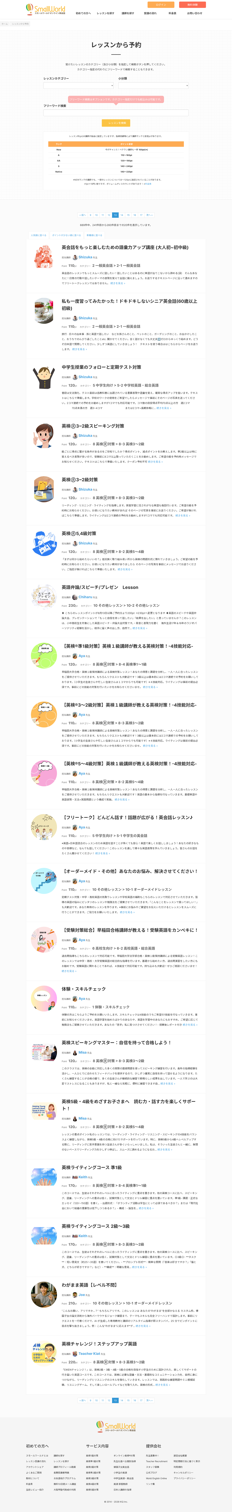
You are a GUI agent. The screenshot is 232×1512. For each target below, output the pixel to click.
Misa (83, 1052)
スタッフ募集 (152, 1467)
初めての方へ (83, 13)
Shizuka (85, 257)
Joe (82, 1295)
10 (96, 215)
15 (128, 215)
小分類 (122, 78)
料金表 (172, 13)
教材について (32, 1478)
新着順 (94, 235)
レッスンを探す (105, 13)
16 (135, 215)
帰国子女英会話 (121, 1467)
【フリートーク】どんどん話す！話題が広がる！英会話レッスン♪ (127, 817)
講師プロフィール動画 (65, 1467)
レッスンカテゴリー (56, 78)
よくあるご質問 (34, 1472)
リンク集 (150, 1484)
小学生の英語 (120, 1472)
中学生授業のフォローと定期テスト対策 (101, 367)
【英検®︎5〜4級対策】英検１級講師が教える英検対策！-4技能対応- (129, 763)
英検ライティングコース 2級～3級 (96, 1226)
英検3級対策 (92, 1478)
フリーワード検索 (54, 105)
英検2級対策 (92, 1467)
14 (122, 215)
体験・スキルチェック (84, 989)
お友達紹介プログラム (65, 1478)
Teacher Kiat (89, 1354)
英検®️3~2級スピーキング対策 (93, 426)
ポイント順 (66, 235)
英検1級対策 (92, 1455)
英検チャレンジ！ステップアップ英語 (99, 1344)
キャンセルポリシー (183, 1472)
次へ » (149, 215)
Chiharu (85, 597)
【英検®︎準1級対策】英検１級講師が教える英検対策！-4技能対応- (127, 646)
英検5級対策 (92, 1489)
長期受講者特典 (61, 1472)
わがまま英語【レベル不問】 (90, 1285)
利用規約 (178, 1467)
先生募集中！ (152, 1455)
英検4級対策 (92, 1484)
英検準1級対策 (93, 1461)
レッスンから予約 (20, 24)
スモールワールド (47, 9)
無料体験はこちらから (198, 1502)
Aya (82, 656)
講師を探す (128, 13)
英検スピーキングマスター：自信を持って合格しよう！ (117, 1042)
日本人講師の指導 (122, 1489)
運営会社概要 (180, 1455)
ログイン (161, 4)
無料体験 (192, 4)
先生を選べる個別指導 (125, 1461)
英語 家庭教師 (121, 1484)
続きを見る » (117, 283)
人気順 (38, 235)
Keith (83, 1177)
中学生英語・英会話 (124, 1478)
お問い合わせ (194, 13)
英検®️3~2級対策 (80, 479)
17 (141, 215)
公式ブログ (151, 1472)
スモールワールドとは (37, 1455)
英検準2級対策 (93, 1472)
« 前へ (83, 215)
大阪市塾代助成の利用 (65, 1489)
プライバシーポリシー (185, 1478)
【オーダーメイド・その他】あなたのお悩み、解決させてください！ (130, 871)
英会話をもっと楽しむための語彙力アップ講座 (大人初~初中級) (125, 247)
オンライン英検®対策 (124, 1455)
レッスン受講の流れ (36, 1461)
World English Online (156, 1478)
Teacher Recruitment (156, 1461)
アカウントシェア (35, 1467)
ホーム (5, 24)
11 (103, 215)
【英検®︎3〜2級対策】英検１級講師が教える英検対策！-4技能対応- (129, 705)
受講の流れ (150, 13)
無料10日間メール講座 (65, 1484)
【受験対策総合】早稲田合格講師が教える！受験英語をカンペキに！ (130, 930)
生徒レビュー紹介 (35, 1489)
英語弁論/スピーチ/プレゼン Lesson (100, 587)
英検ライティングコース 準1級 (92, 1167)
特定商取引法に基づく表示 (187, 1461)
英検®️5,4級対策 (79, 533)
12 (109, 215)
